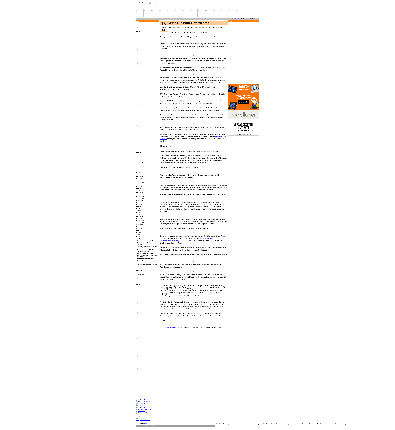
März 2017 (138, 136)
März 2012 (138, 214)
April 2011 (138, 236)
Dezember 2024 (140, 23)
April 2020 (138, 113)
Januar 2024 (139, 41)
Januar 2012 (139, 218)
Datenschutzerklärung (151, 426)
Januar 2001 (139, 395)
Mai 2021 (138, 89)
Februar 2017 (139, 139)
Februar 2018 (139, 126)
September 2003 (140, 368)
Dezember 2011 (140, 220)
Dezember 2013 (140, 180)
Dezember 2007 (140, 326)
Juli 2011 (138, 230)
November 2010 (140, 274)
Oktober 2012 (139, 200)
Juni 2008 (138, 314)
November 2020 (140, 101)
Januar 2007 (139, 336)
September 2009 (140, 302)
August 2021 (139, 83)
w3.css (146, 423)
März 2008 (138, 320)
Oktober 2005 (139, 354)
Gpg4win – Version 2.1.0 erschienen (146, 253)
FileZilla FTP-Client (141, 266)
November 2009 (140, 298)
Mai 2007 (138, 332)
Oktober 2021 (139, 81)
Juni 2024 (138, 31)
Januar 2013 (139, 194)
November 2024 (140, 25)
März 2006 (138, 348)
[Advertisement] (243, 53)
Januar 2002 (139, 379)
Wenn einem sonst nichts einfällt (145, 240)
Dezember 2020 (140, 99)
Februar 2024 (139, 39)
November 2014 (140, 162)
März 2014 (138, 174)
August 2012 (139, 204)
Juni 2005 (138, 359)
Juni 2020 (138, 109)
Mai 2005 (138, 362)
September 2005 (140, 356)
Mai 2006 (138, 344)
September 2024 (140, 27)
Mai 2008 (138, 316)
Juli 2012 (138, 206)
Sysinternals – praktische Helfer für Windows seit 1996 (146, 261)
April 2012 (138, 212)
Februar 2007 (139, 334)
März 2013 (138, 190)
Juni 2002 (138, 372)
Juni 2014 (138, 170)
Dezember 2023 (140, 43)
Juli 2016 (138, 144)
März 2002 (138, 376)
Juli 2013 (138, 188)
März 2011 (138, 238)
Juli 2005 (138, 358)
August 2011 (139, 228)
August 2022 (139, 65)
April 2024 (138, 35)
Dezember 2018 (140, 123)
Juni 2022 (138, 69)
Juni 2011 (138, 232)
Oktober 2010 (139, 276)
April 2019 (138, 121)
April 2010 (138, 288)
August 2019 (139, 116)
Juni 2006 (138, 342)
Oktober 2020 (139, 103)
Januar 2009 (139, 304)
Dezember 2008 (140, 306)
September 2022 (140, 63)
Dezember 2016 (140, 142)
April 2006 (138, 346)
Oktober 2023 (139, 47)
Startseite (234, 18)
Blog (239, 18)
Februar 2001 (139, 393)
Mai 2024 (138, 33)
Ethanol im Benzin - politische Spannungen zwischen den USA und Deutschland (147, 247)
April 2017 (138, 135)
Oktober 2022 (139, 61)
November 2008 (140, 308)
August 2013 (139, 186)
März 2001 (138, 392)
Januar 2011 (139, 270)
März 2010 (138, 290)
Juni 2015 (138, 154)
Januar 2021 (139, 97)
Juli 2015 (138, 152)
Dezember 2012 (140, 196)
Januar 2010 (139, 294)
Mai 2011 (138, 234)
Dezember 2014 (140, 160)
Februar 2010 (139, 292)
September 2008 (140, 312)
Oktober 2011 (139, 224)
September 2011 (140, 226)
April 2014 (138, 172)
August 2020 (139, 105)
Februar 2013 (139, 192)
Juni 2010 (138, 284)
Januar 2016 (139, 149)
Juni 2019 (138, 119)
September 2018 (140, 125)
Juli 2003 (138, 369)
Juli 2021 (138, 85)
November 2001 (140, 382)
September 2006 (140, 338)
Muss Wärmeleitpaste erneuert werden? (147, 264)
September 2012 (140, 202)
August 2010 (139, 280)
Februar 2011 (139, 268)
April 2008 (138, 318)
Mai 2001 (138, 389)
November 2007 (140, 328)
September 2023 (140, 49)
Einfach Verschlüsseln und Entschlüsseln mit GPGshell (147, 256)
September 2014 (140, 166)
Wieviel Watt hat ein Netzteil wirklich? (146, 258)
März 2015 (138, 156)
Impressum (140, 426)
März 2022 (138, 73)
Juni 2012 (138, 208)
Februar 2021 (139, 95)
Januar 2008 (139, 324)
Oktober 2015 (139, 150)
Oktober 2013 (139, 184)
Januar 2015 (139, 158)
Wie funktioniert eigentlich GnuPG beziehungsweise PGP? (145, 250)
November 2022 (140, 59)
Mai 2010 (138, 286)
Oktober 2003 (139, 366)
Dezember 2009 (140, 296)
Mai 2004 (138, 364)
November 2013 (140, 182)
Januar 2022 (139, 75)
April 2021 (138, 91)
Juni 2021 (138, 87)
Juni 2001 (138, 388)
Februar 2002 (139, 378)
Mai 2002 (138, 373)
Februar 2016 (139, 146)
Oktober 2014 (139, 164)
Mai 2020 (138, 111)
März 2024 (138, 37)
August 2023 (139, 51)
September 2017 (140, 130)
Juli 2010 (138, 282)
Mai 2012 (138, 210)
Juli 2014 (138, 168)
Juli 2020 (138, 107)
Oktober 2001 (139, 383)
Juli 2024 (138, 29)
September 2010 (140, 278)
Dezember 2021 (140, 77)
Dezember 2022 (140, 57)
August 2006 (139, 340)
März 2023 (138, 55)
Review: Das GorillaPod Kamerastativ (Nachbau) (146, 243)
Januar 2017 (139, 140)
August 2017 (139, 132)
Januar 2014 (139, 178)
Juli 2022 (138, 67)
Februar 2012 (139, 216)
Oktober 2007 (139, 330)
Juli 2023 (138, 53)
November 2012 (140, 198)
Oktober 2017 (139, 129)
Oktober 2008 (139, 310)
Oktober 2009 (139, 300)
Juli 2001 (138, 385)
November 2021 (140, 79)
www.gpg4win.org (171, 327)
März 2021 (138, 93)
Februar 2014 (139, 176)
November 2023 (140, 45)
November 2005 (140, 352)
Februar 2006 (139, 350)
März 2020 (138, 115)
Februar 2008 (139, 322)
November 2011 (140, 222)
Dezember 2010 (140, 272)
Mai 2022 (138, 71)
